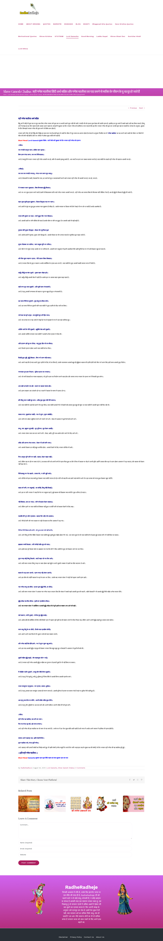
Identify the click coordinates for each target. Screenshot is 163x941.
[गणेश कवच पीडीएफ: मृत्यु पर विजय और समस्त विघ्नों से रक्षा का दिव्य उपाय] (29, 804)
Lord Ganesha (52, 768)
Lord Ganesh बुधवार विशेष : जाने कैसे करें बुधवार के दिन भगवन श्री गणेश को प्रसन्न (54, 140)
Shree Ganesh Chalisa (66, 768)
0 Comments (80, 768)
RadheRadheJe (26, 768)
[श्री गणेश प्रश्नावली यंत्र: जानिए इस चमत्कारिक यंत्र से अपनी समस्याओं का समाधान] (81, 804)
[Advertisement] (81, 71)
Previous (133, 108)
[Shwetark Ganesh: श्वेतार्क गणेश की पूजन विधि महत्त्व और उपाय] (133, 804)
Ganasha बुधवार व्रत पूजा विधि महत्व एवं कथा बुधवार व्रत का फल (48, 758)
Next (141, 108)
